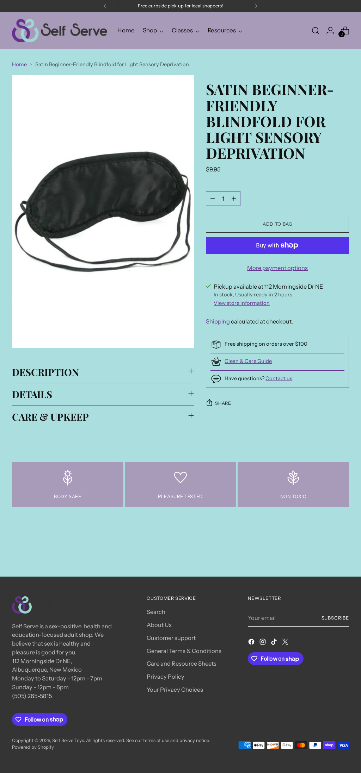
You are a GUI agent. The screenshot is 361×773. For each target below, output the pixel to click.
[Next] (256, 6)
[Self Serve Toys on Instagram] (263, 643)
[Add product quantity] (233, 198)
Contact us (278, 378)
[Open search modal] (315, 31)
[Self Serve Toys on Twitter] (286, 643)
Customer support (171, 637)
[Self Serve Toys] (59, 30)
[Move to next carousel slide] (343, 552)
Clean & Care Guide (248, 361)
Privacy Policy (165, 676)
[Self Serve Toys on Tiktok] (274, 643)
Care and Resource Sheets (181, 663)
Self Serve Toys (68, 740)
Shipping (218, 321)
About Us (159, 624)
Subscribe (335, 618)
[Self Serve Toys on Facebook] (252, 643)
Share (223, 403)
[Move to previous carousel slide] (327, 552)
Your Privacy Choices (175, 689)
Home (19, 64)
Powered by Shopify (33, 747)
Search (156, 611)
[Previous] (105, 6)
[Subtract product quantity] (212, 198)
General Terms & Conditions (184, 650)
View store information (242, 303)
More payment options (277, 267)
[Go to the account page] (330, 31)
